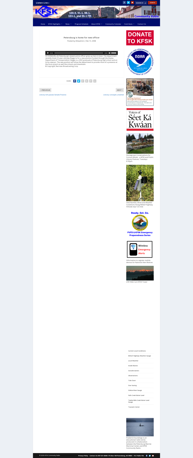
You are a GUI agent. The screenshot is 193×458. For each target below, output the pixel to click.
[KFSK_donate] (140, 45)
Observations (133, 376)
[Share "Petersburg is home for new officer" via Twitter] (79, 81)
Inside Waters (133, 366)
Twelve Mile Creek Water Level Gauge (138, 401)
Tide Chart (132, 380)
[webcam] (140, 280)
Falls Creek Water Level (136, 395)
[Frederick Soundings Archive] (140, 436)
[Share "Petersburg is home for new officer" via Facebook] (75, 81)
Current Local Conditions (137, 351)
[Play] (48, 53)
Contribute (128, 24)
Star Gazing (132, 385)
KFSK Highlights (54, 24)
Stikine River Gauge (135, 390)
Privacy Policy (83, 456)
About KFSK (95, 24)
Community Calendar (113, 24)
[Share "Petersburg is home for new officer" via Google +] (83, 81)
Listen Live (42, 2)
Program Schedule (81, 24)
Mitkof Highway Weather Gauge (139, 356)
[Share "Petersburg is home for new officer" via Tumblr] (87, 81)
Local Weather (133, 361)
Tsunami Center (134, 407)
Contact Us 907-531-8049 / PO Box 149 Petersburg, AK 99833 (111, 456)
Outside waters (133, 371)
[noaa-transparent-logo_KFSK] (140, 75)
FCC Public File (139, 456)
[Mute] (110, 53)
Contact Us (142, 24)
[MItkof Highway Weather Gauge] (140, 201)
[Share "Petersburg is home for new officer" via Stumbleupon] (95, 81)
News (68, 24)
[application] (81, 53)
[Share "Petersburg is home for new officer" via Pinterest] (91, 81)
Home (43, 24)
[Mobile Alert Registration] (139, 258)
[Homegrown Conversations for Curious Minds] (140, 153)
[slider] (114, 53)
